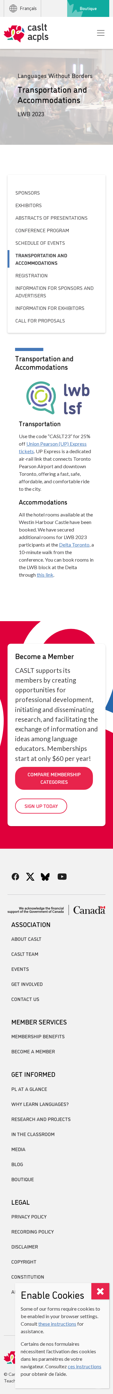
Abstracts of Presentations (51, 217)
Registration (31, 275)
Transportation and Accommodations (41, 259)
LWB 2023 (31, 113)
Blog (17, 1164)
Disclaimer (24, 1246)
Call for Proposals (40, 320)
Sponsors (27, 192)
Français (28, 8)
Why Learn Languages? (40, 1103)
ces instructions (84, 1366)
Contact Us (25, 998)
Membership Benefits (38, 1036)
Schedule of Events (40, 242)
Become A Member (33, 1051)
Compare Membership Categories (54, 778)
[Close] (100, 1291)
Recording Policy (32, 1231)
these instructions (57, 1324)
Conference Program (42, 230)
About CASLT (26, 938)
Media (18, 1148)
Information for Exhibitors (49, 307)
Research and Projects (41, 1118)
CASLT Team (24, 953)
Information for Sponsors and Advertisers (54, 291)
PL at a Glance (29, 1088)
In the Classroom (33, 1133)
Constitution (27, 1276)
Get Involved (27, 983)
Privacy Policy (28, 1216)
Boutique (88, 8)
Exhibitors (28, 205)
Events (20, 968)
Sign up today (41, 805)
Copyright (23, 1261)
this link (45, 575)
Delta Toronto (74, 545)
